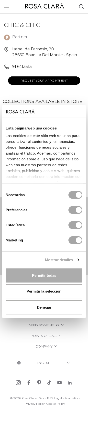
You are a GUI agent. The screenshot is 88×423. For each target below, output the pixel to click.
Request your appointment (44, 80)
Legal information (67, 398)
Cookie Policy (55, 403)
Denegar (44, 307)
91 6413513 (22, 66)
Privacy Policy (35, 403)
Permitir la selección (44, 291)
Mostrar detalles (59, 260)
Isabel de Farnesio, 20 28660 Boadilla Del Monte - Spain (44, 52)
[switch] (75, 210)
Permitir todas (44, 275)
